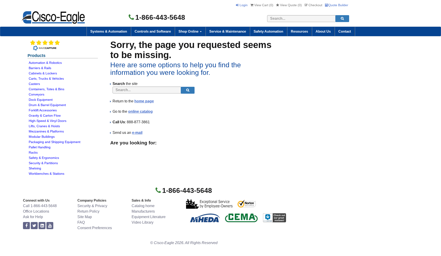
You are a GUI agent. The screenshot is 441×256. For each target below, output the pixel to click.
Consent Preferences (94, 228)
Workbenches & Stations (46, 173)
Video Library (142, 222)
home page (144, 101)
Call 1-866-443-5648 (40, 206)
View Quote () (290, 5)
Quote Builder (338, 5)
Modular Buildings (42, 136)
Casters (34, 84)
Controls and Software (153, 31)
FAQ (81, 222)
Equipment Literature (149, 217)
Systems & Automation (108, 31)
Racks (33, 152)
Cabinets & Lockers (43, 73)
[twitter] (34, 226)
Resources (299, 31)
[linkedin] (42, 226)
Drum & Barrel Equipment (47, 105)
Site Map (84, 217)
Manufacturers (143, 211)
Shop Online (188, 31)
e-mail (137, 133)
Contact (344, 31)
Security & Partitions (43, 163)
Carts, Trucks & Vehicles (46, 78)
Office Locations (36, 211)
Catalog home (143, 206)
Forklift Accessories (43, 110)
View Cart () (263, 5)
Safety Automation (268, 31)
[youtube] (49, 226)
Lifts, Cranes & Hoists (44, 126)
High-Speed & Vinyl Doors (47, 121)
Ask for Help (33, 217)
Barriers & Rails (40, 68)
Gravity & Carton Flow (45, 115)
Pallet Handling (40, 147)
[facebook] (26, 226)
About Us (323, 31)
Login (243, 5)
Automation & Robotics (45, 63)
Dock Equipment (41, 99)
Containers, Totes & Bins (46, 89)
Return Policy (88, 211)
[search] (342, 18)
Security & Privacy (92, 206)
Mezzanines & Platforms (46, 131)
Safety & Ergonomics (44, 158)
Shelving (35, 168)
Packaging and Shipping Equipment (54, 142)
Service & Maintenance (227, 31)
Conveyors (36, 94)
